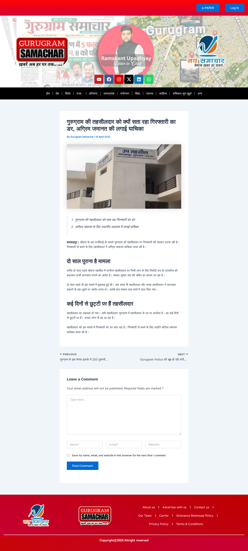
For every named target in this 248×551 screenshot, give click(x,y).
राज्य (78, 93)
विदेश (67, 93)
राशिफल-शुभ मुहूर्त (182, 93)
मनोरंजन (124, 93)
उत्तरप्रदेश (108, 93)
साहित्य (163, 93)
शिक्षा (137, 93)
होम (48, 93)
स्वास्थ (149, 93)
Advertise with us (174, 507)
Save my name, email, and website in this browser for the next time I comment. (119, 455)
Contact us (201, 507)
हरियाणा (93, 93)
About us (149, 507)
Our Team (145, 515)
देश (57, 93)
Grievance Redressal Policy (195, 515)
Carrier (164, 515)
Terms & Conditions (189, 524)
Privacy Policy (158, 524)
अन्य (200, 93)
